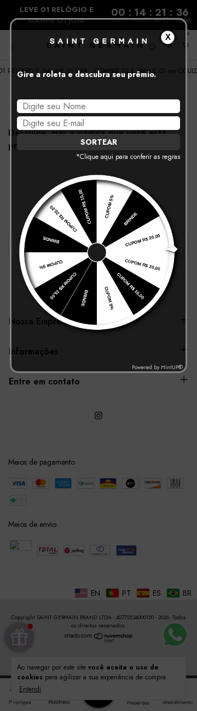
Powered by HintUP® (157, 367)
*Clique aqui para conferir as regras (128, 157)
